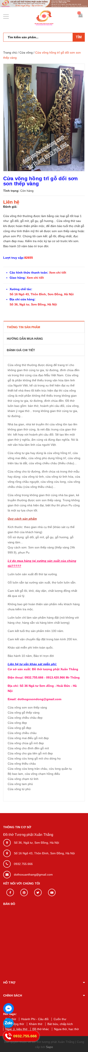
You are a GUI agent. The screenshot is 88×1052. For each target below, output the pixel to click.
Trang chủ (10, 52)
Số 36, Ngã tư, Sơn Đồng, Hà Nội (33, 304)
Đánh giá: (10, 206)
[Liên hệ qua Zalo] (8, 1023)
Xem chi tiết (57, 272)
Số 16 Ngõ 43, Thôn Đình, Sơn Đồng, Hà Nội (42, 294)
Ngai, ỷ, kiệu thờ (16, 1029)
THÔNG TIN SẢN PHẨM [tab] (23, 327)
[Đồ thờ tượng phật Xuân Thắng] (44, 3)
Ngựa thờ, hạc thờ (66, 1029)
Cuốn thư (60, 1019)
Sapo (49, 1047)
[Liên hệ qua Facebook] (8, 1008)
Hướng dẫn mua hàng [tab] (25, 338)
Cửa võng (26, 52)
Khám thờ (35, 1024)
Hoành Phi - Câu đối (34, 1019)
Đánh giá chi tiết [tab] (21, 350)
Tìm (79, 37)
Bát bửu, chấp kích (60, 1024)
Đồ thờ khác (40, 1029)
